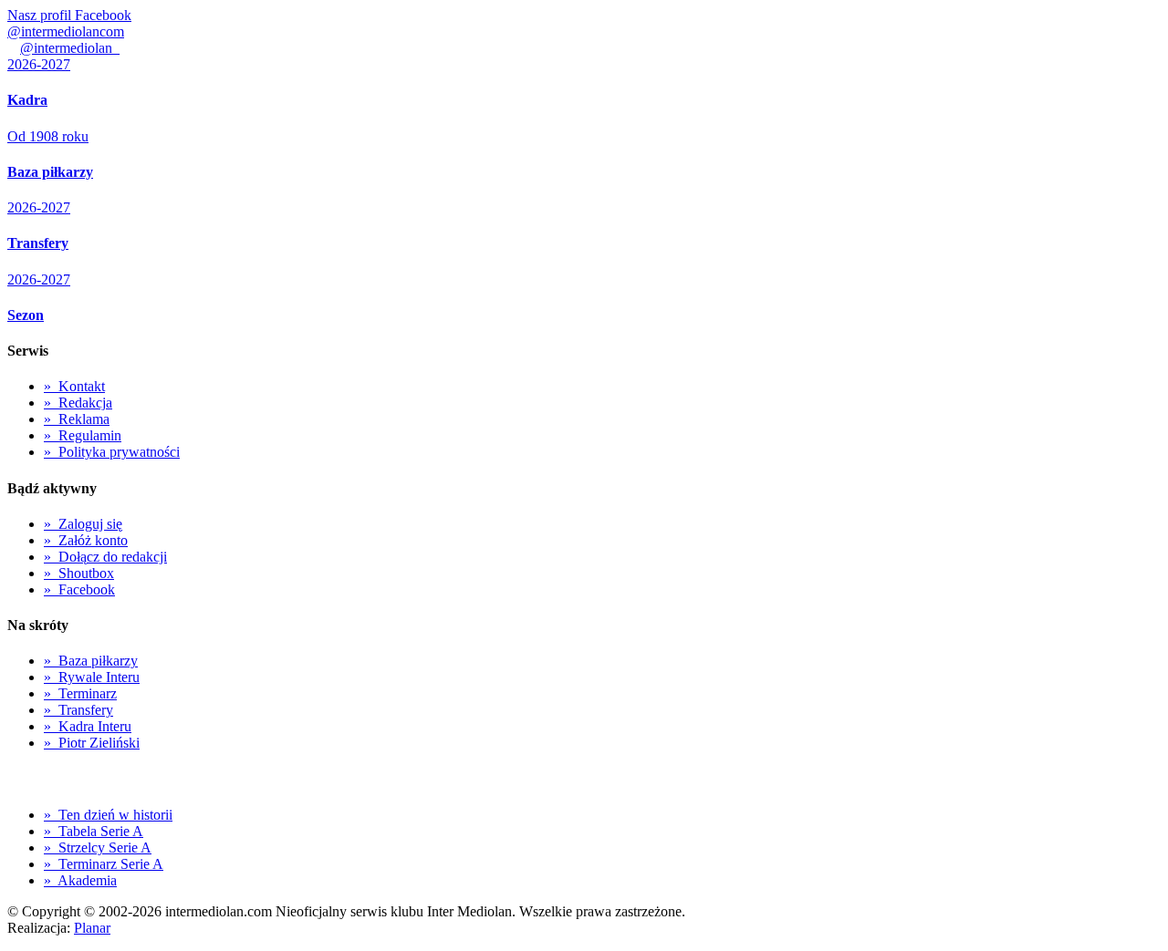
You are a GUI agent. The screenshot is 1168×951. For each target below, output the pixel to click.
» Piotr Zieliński (92, 742)
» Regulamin (82, 435)
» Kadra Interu (87, 726)
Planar (92, 927)
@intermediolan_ (70, 48)
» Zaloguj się (83, 524)
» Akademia (80, 880)
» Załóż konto (86, 540)
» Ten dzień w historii (108, 814)
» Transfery (78, 710)
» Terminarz (80, 693)
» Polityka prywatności (112, 452)
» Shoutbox (79, 573)
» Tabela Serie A (93, 831)
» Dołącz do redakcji (105, 556)
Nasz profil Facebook (69, 15)
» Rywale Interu (92, 677)
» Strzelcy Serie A (97, 847)
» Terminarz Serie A (103, 864)
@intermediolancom (65, 31)
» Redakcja (78, 402)
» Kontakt (74, 386)
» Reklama (77, 419)
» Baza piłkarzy (91, 660)
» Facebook (79, 589)
